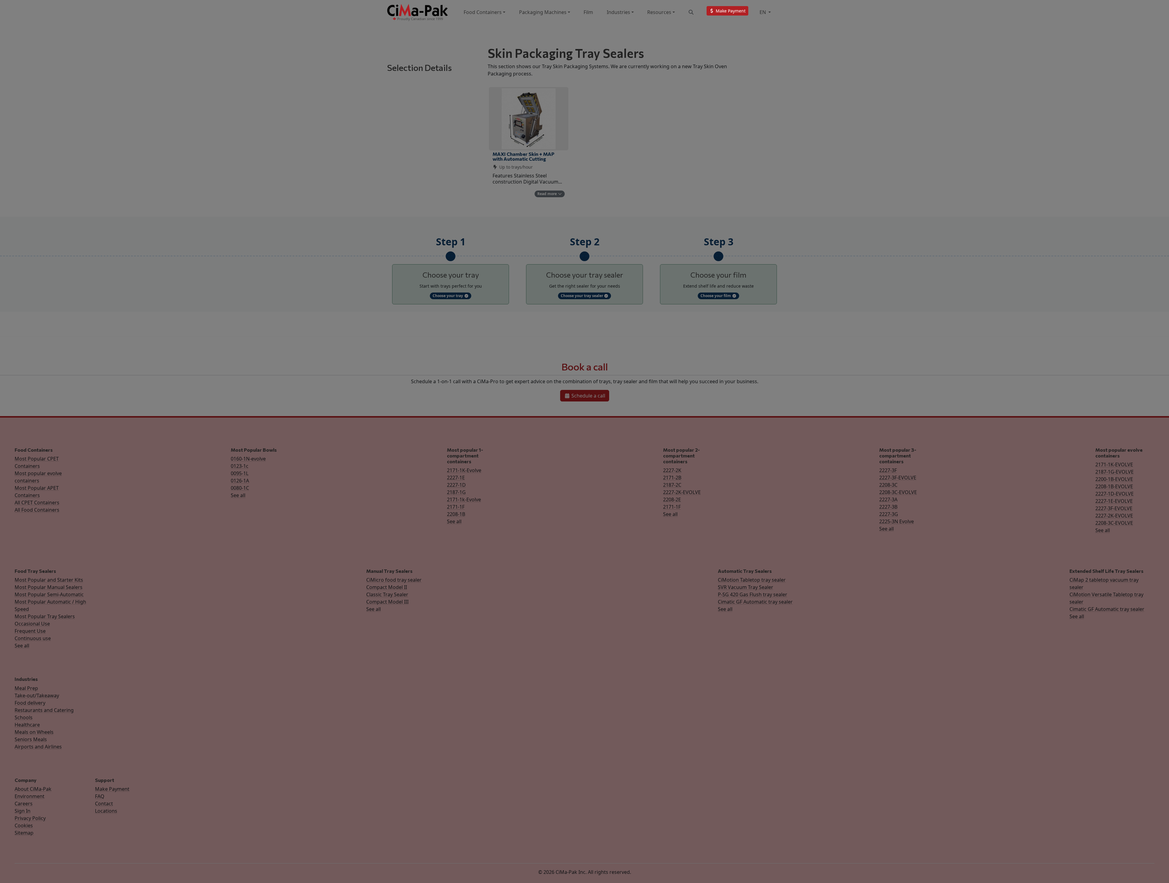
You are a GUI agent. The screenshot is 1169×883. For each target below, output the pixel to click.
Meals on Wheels (34, 732)
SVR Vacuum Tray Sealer (745, 587)
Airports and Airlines (38, 746)
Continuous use (33, 638)
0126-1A (240, 480)
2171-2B (672, 477)
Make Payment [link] (730, 11)
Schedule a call (587, 395)
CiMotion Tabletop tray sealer (752, 579)
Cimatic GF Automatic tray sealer (755, 601)
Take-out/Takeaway (37, 695)
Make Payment (112, 789)
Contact (104, 803)
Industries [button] (618, 12)
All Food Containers (37, 509)
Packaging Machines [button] (543, 12)
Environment (29, 796)
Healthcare (27, 724)
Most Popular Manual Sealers (48, 587)
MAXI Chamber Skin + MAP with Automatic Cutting (523, 156)
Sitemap (24, 832)
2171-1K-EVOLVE (1114, 464)
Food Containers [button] (483, 12)
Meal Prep (26, 688)
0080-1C (240, 488)
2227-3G (888, 514)
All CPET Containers (37, 502)
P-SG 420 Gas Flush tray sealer (752, 594)
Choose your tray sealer (582, 295)
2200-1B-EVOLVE (1114, 479)
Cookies (24, 825)
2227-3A (888, 499)
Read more (547, 193)
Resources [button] (659, 12)
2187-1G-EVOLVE (1114, 471)
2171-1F (456, 506)
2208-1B (456, 514)
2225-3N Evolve (896, 521)
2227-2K (672, 470)
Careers (24, 803)
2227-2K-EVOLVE (682, 492)
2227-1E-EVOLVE (1114, 501)
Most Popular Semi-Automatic (49, 594)
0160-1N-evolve (248, 458)
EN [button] (763, 12)
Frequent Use (30, 631)
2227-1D (456, 485)
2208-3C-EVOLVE (898, 492)
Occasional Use (32, 623)
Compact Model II (386, 587)
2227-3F (888, 470)
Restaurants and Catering (44, 710)
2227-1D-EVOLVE (1114, 493)
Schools (24, 717)
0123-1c (239, 466)
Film (588, 12)
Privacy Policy (30, 818)
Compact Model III (387, 601)
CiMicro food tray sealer (394, 579)
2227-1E (456, 477)
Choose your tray (448, 295)
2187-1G (456, 492)
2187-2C (672, 485)
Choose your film (716, 295)
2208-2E (672, 499)
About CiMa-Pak (33, 789)
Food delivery (30, 702)
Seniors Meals (31, 739)
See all (238, 495)
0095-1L (239, 473)
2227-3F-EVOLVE (897, 477)
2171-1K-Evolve (464, 470)
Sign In (22, 811)
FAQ (99, 796)
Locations (106, 811)
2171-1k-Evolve (464, 499)
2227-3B (888, 506)
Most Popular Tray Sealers (45, 616)
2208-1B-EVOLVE (1114, 486)
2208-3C (888, 485)
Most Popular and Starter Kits (49, 579)
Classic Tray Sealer (387, 594)
